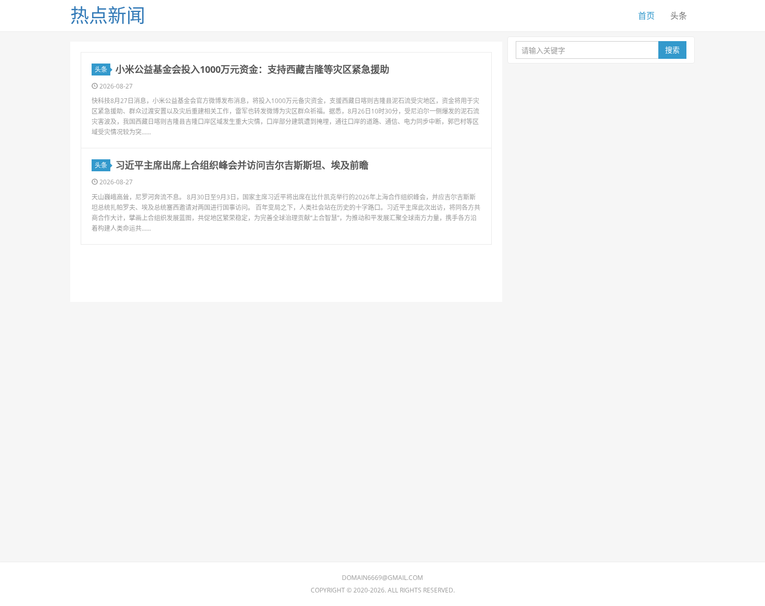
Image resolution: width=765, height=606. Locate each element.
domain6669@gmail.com (382, 577)
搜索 (672, 50)
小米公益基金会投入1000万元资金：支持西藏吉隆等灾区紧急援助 (252, 69)
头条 (678, 15)
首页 (646, 15)
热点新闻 (107, 15)
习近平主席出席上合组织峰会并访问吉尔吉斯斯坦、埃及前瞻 (242, 165)
